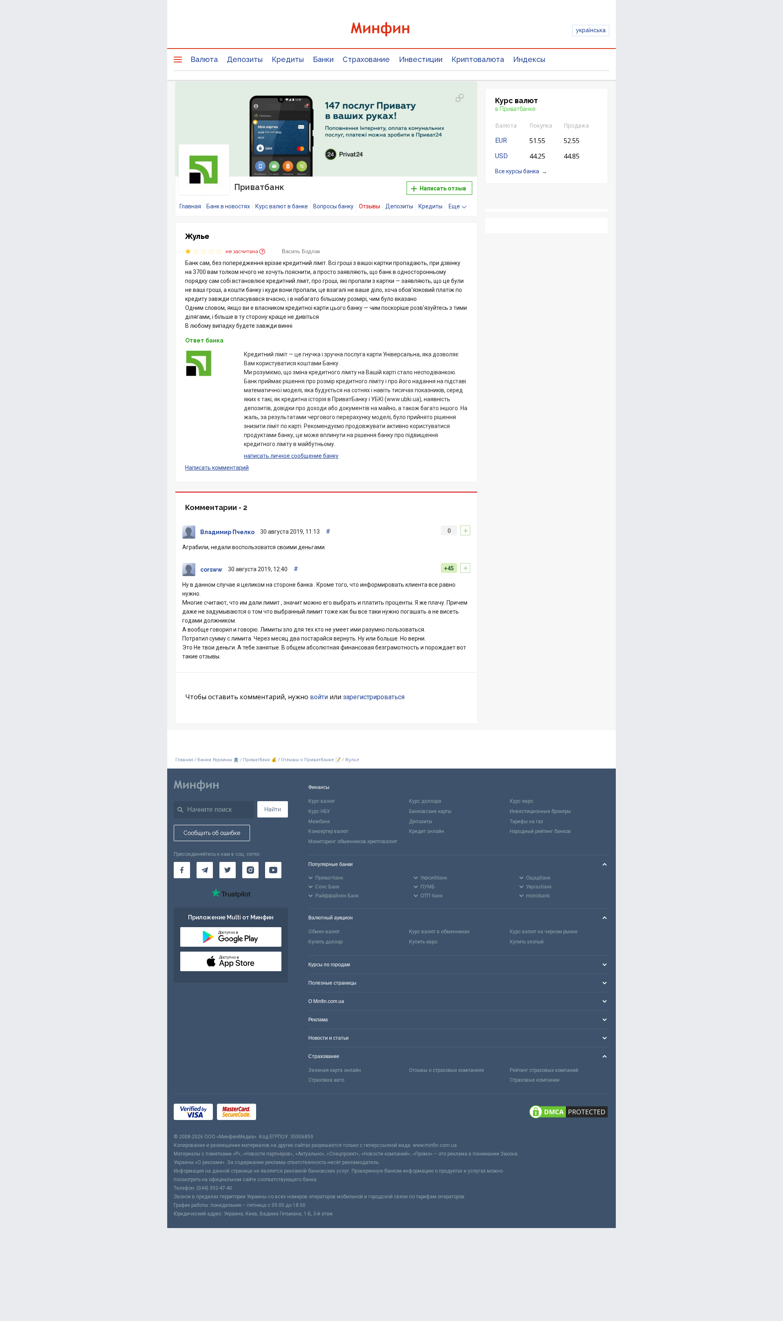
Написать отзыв (442, 188)
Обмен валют (324, 931)
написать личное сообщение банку (291, 456)
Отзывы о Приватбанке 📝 (311, 759)
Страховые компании (535, 1080)
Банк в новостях (228, 206)
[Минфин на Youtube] (273, 870)
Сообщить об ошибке (212, 833)
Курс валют (321, 801)
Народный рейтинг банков (540, 831)
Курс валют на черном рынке (543, 931)
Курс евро (521, 801)
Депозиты (245, 59)
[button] (459, 97)
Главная (190, 206)
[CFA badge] (278, 1113)
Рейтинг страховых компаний (544, 1070)
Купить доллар (325, 942)
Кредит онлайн (426, 831)
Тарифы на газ (526, 821)
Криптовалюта (477, 59)
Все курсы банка (517, 171)
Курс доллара (425, 801)
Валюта (204, 59)
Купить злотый (527, 942)
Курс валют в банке (281, 206)
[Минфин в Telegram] (205, 870)
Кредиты (288, 59)
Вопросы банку (333, 206)
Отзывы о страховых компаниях (446, 1070)
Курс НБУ (319, 811)
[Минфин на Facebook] (182, 870)
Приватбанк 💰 (260, 759)
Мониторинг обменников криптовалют (352, 841)
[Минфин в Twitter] (227, 870)
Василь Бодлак (301, 251)
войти (319, 697)
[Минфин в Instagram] (250, 870)
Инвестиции (420, 59)
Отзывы (369, 206)
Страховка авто (326, 1080)
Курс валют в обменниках (439, 931)
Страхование (366, 59)
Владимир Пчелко (227, 532)
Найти (272, 809)
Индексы (529, 59)
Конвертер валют (328, 831)
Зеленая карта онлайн (334, 1070)
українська (591, 30)
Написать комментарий (217, 467)
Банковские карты (430, 811)
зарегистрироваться (374, 697)
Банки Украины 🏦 (218, 759)
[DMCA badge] (568, 1113)
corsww (211, 569)
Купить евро (423, 942)
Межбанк (319, 821)
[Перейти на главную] (391, 30)
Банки (323, 59)
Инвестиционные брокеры (540, 811)
